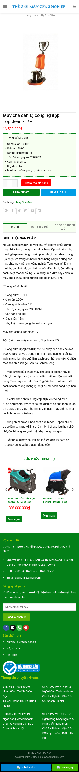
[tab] (15, 227)
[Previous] (6, 497)
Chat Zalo (28, 767)
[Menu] (5, 6)
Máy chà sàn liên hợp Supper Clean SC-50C (55, 500)
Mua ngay (14, 519)
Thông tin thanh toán (64, 226)
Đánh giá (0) (39, 226)
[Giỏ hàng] (74, 6)
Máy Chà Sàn (47, 15)
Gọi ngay (67, 767)
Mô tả (15, 226)
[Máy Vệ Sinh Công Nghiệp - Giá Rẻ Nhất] (40, 6)
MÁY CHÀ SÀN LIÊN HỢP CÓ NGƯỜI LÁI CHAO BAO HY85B (21, 501)
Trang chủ (30, 15)
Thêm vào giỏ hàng (36, 183)
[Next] (73, 497)
